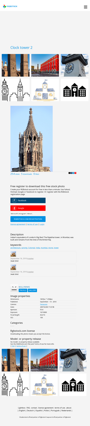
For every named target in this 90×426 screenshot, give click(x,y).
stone (50, 248)
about (68, 408)
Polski (46, 410)
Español (39, 410)
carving (24, 248)
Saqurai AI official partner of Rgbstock (58, 417)
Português (55, 410)
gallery (32, 290)
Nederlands (66, 410)
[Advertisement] (45, 27)
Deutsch (30, 410)
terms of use (21, 346)
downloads (27, 174)
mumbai (44, 248)
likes (37, 174)
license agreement (45, 408)
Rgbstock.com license (22, 330)
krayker (30, 258)
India (38, 248)
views (17, 174)
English (22, 410)
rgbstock (12, 6)
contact (34, 408)
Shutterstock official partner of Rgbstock (32, 417)
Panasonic (43, 304)
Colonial (31, 248)
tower (56, 248)
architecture (15, 248)
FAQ (13, 346)
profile (23, 290)
